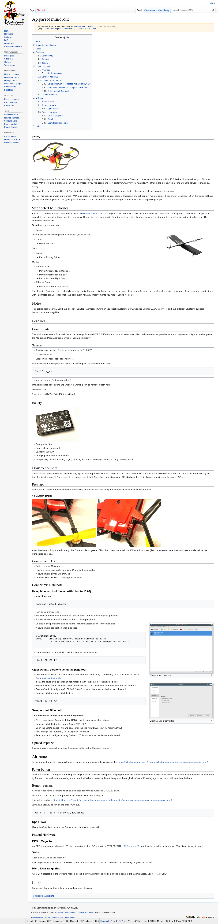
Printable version (11, 143)
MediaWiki (105, 921)
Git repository (10, 87)
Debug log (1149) (60, 921)
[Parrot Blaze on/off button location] (64, 523)
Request (74, 921)
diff (40, 29)
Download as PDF (12, 139)
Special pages (10, 121)
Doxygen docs (10, 80)
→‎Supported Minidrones (106, 26)
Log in (212, 3)
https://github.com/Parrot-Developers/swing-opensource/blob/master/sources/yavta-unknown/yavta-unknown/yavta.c (111, 800)
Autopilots (49, 895)
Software (8, 37)
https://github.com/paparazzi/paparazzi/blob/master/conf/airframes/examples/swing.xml (162, 762)
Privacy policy (37, 918)
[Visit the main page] (14, 13)
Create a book (10, 136)
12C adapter (130, 846)
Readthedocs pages (13, 84)
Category (37, 895)
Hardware (8, 34)
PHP (121, 921)
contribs (90, 26)
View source (149, 10)
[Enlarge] (212, 675)
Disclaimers (70, 918)
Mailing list (9, 56)
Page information (11, 127)
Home (7, 31)
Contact (7, 62)
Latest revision (64, 29)
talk (83, 26)
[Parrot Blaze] (56, 158)
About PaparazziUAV (54, 918)
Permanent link (10, 124)
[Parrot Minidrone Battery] (56, 423)
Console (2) (31, 921)
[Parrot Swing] (182, 245)
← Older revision (49, 29)
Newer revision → (84, 29)
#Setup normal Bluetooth (48, 678)
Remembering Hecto (13, 46)
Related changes (11, 118)
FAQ (6, 40)
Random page (10, 102)
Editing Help (9, 105)
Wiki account (9, 65)
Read (139, 10)
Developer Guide (11, 77)
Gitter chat (8, 59)
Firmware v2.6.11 (91, 213)
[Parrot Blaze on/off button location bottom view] (129, 523)
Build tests (8, 90)
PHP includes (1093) (89, 921)
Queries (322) (45, 921)
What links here (11, 115)
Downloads (9, 43)
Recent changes (11, 99)
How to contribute (11, 74)
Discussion (42, 10)
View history (163, 10)
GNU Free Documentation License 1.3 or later (74, 912)
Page (32, 10)
